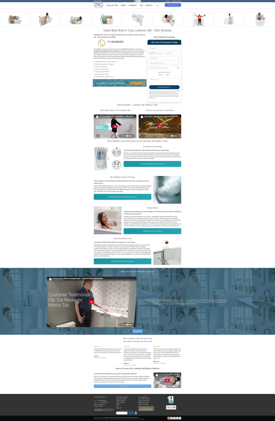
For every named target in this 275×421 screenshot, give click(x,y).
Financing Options (143, 397)
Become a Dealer (120, 400)
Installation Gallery (121, 399)
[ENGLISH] (158, 5)
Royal (125, 252)
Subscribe (131, 413)
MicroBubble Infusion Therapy (122, 197)
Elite (119, 252)
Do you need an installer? (164, 72)
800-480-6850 (117, 41)
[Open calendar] (178, 67)
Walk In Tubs (112, 5)
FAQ (141, 5)
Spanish (138, 419)
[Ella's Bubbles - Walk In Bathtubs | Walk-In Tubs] (98, 5)
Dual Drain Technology (152, 164)
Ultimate (132, 252)
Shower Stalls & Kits (144, 400)
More (123, 5)
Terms (153, 97)
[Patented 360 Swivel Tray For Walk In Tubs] (167, 251)
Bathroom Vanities (144, 402)
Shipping (111, 419)
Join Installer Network (144, 399)
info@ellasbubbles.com (100, 397)
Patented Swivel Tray (122, 261)
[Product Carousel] (137, 19)
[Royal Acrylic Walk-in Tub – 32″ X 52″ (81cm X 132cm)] (167, 190)
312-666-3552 (104, 402)
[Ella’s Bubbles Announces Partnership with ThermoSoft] (108, 220)
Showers (132, 5)
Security (142, 419)
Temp (134, 419)
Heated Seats (152, 231)
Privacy (98, 419)
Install (124, 419)
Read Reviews (137, 83)
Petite (122, 252)
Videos (118, 404)
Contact (148, 5)
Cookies (102, 419)
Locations (128, 419)
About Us (118, 408)
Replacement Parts (118, 419)
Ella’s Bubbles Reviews (122, 397)
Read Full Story (137, 331)
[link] (15, 19)
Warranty (107, 419)
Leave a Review (120, 402)
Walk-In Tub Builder (144, 404)
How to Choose (122, 386)
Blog (131, 419)
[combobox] (151, 53)
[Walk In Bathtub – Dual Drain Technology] (108, 159)
